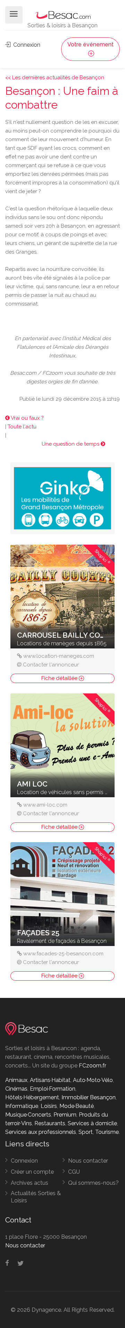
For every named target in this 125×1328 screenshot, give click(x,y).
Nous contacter (88, 1160)
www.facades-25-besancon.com (63, 953)
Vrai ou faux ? (27, 418)
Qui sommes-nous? (93, 1183)
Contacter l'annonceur (51, 665)
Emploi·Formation (52, 1088)
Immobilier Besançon (88, 1097)
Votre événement (90, 44)
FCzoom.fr (92, 1065)
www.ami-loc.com (45, 805)
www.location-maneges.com (58, 656)
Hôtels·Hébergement (32, 1097)
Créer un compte (32, 1171)
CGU (74, 1171)
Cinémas (16, 1088)
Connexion (26, 45)
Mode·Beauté (76, 1106)
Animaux (16, 1080)
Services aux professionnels (40, 1132)
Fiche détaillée (60, 678)
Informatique (21, 1106)
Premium (64, 1114)
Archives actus (29, 1183)
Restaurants (49, 1123)
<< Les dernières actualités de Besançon (54, 77)
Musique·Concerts (28, 1114)
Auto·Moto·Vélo (93, 1080)
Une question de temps (71, 444)
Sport (85, 1132)
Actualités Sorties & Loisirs (36, 1197)
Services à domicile (92, 1123)
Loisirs (49, 1106)
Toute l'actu (22, 427)
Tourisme (107, 1132)
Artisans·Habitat (50, 1080)
